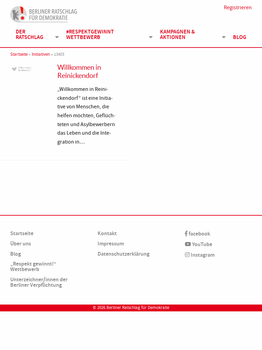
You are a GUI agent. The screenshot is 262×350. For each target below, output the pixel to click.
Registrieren (238, 7)
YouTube (201, 244)
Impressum (111, 243)
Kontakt (107, 233)
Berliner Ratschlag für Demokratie (137, 307)
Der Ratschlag (29, 34)
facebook (199, 233)
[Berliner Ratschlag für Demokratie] (43, 13)
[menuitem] (35, 34)
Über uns (20, 243)
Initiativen (41, 54)
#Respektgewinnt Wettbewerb (90, 34)
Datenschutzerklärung (123, 253)
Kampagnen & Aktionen (177, 34)
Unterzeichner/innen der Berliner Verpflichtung (39, 282)
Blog (239, 37)
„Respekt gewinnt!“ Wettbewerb (33, 266)
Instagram (202, 254)
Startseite (19, 54)
